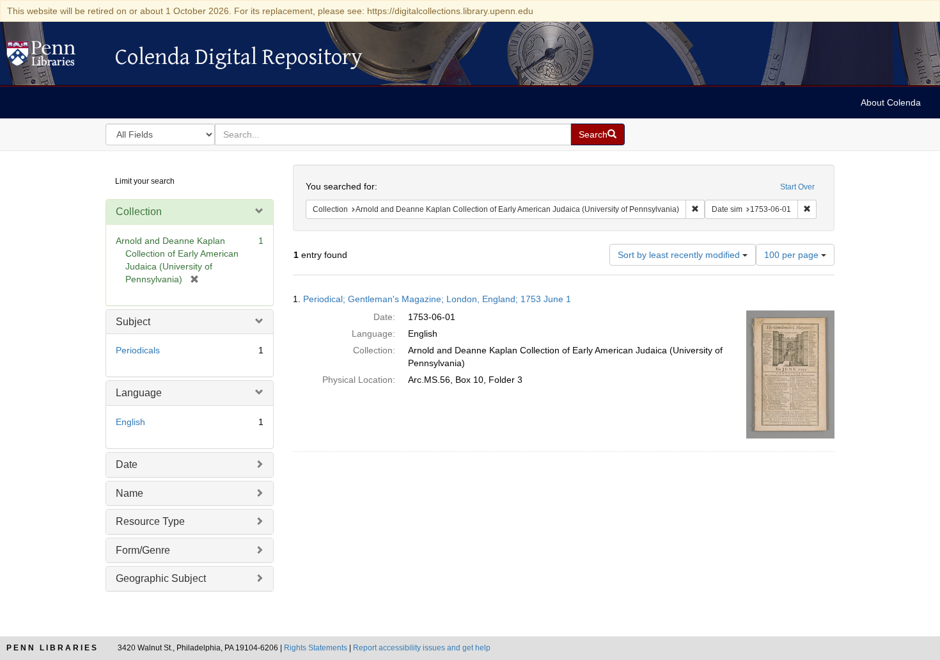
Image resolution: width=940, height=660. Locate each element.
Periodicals (138, 350)
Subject (133, 321)
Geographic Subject (161, 578)
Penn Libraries (52, 647)
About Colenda (891, 102)
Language (139, 392)
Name (129, 493)
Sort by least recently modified (680, 255)
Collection (139, 211)
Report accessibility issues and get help (421, 647)
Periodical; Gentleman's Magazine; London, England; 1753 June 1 (437, 299)
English (130, 422)
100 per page (792, 255)
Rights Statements (315, 647)
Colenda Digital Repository (54, 57)
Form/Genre (143, 550)
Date (126, 464)
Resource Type (150, 521)
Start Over (797, 186)
